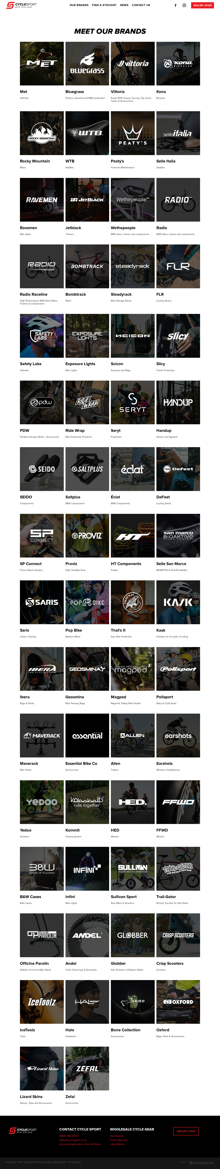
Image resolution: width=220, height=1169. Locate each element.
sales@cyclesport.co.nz (73, 1140)
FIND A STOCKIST (104, 5)
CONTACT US (141, 5)
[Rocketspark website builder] (197, 1163)
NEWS (124, 5)
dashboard (29, 1162)
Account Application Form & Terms (80, 1144)
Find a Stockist (119, 1140)
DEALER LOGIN (203, 5)
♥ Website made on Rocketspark (51, 1162)
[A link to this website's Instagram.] (184, 5)
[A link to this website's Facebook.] (175, 5)
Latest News (117, 1144)
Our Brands (116, 1136)
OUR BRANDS (79, 5)
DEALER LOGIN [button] (186, 1131)
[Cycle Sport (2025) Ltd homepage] (27, 5)
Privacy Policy (74, 1162)
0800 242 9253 (68, 1136)
